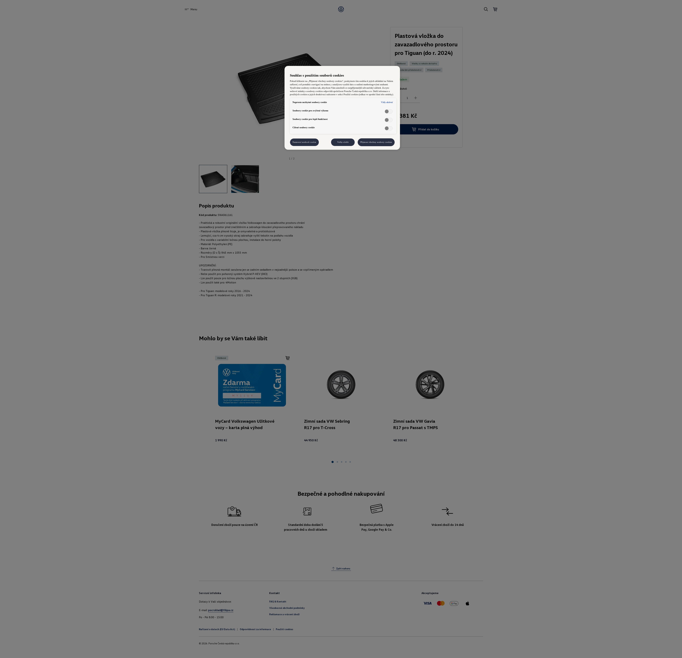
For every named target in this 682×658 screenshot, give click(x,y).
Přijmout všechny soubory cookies (376, 142)
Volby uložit (343, 142)
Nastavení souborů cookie (304, 142)
